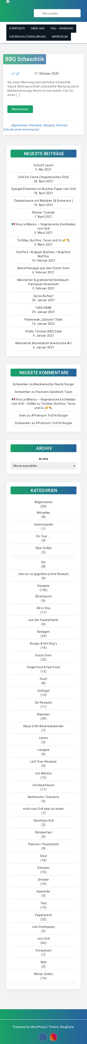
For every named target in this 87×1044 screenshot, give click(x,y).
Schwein (62, 125)
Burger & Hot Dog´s (43, 643)
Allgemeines (19, 125)
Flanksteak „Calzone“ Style (43, 319)
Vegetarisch (43, 915)
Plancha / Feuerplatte (43, 844)
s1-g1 (16, 73)
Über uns (38, 28)
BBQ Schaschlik (24, 59)
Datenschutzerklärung (27, 36)
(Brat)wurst (43, 596)
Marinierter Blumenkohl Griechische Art (43, 343)
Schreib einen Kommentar (21, 129)
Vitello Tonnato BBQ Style (43, 331)
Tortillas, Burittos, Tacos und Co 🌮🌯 (43, 240)
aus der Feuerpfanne (43, 620)
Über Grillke (43, 548)
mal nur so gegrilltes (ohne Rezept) (43, 574)
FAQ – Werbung (61, 28)
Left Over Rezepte (43, 761)
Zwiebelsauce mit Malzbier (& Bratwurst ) (43, 200)
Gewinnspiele (43, 524)
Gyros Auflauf (44, 296)
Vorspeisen (43, 950)
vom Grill (43, 938)
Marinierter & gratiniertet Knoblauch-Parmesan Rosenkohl (43, 282)
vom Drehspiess (43, 926)
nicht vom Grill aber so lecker (43, 808)
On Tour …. (43, 536)
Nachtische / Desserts (43, 797)
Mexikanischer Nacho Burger (54, 384)
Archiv (43, 459)
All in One (43, 608)
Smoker (43, 879)
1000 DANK (43, 307)
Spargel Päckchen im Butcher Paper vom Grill (43, 189)
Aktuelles (43, 512)
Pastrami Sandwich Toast (54, 392)
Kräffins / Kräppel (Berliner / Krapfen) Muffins (43, 254)
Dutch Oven (43, 655)
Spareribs (43, 891)
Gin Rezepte (43, 702)
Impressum (60, 36)
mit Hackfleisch (44, 785)
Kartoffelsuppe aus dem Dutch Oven (44, 268)
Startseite (17, 28)
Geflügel (44, 690)
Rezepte (48, 125)
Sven (22, 415)
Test (43, 903)
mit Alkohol (43, 773)
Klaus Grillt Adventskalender (43, 726)
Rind (43, 856)
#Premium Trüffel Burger (49, 415)
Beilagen (43, 631)
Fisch (43, 679)
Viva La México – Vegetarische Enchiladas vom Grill (45, 226)
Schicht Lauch (44, 165)
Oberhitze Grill (43, 820)
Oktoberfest (43, 832)
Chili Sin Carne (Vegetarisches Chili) (43, 177)
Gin (43, 562)
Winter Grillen (43, 974)
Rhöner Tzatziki (43, 212)
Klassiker (35, 125)
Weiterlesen (20, 109)
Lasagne (43, 749)
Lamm (43, 738)
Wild (43, 962)
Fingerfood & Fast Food (43, 667)
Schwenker (21, 384)
